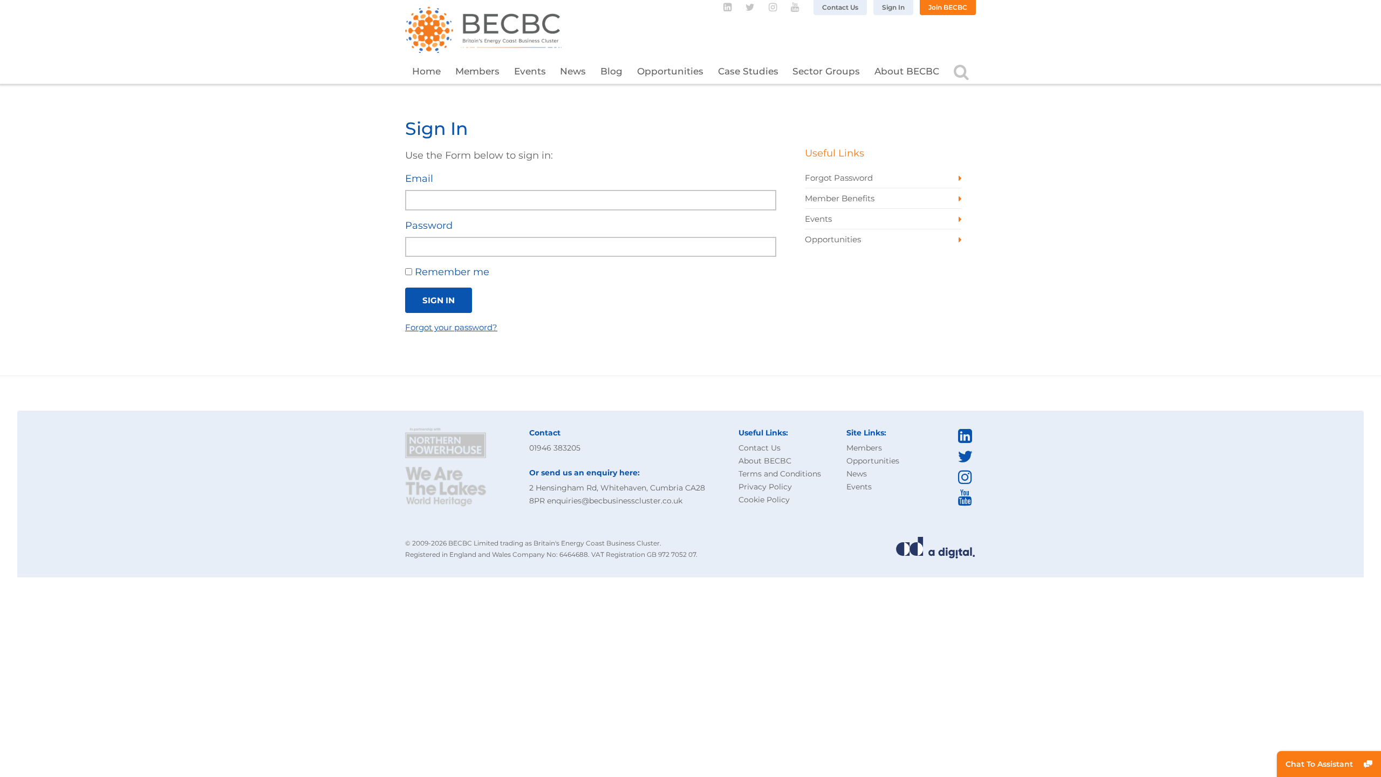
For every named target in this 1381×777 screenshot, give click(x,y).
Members (477, 71)
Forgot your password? (451, 327)
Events (530, 71)
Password (429, 225)
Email (419, 179)
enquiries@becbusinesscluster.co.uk (614, 501)
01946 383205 (554, 448)
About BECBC (906, 71)
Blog (611, 71)
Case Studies (748, 71)
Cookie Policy (764, 500)
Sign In (893, 7)
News (573, 71)
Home (426, 71)
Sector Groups (826, 71)
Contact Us (840, 7)
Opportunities (670, 71)
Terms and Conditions (780, 474)
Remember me (450, 272)
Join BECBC (947, 7)
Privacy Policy (765, 487)
